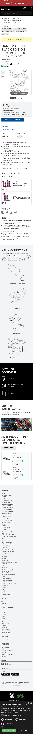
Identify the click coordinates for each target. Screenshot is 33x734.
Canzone (4, 603)
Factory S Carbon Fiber (7, 551)
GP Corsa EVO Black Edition (9, 574)
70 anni (3, 625)
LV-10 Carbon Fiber (6, 520)
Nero (2, 538)
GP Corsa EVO (5, 573)
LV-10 (3, 515)
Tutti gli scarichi (5, 594)
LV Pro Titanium (6, 545)
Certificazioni (5, 623)
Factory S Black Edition (7, 549)
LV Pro (3, 540)
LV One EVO (4, 533)
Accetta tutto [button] (9, 730)
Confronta (5, 34)
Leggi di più (15, 712)
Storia (3, 616)
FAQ (2, 649)
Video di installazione (7, 651)
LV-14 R (3, 498)
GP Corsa (4, 567)
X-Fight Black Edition (7, 578)
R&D (2, 622)
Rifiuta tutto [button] (24, 730)
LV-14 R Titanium (6, 502)
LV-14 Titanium (5, 497)
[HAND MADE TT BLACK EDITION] (3, 72)
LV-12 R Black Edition (7, 531)
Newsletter (4, 656)
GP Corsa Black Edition (7, 569)
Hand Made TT (5, 582)
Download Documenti (20, 28)
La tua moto (13, 18)
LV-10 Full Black (5, 518)
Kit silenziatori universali (8, 593)
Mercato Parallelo (6, 631)
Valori (3, 620)
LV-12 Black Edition (6, 526)
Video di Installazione (8, 31)
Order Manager (5, 632)
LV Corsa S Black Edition (8, 504)
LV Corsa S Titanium (7, 507)
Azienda (3, 614)
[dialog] (16, 717)
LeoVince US (20, 39)
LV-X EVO (4, 564)
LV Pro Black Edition (7, 542)
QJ (21, 18)
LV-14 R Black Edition (7, 500)
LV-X (2, 565)
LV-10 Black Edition (6, 517)
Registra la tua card (7, 654)
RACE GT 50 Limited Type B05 (12, 20)
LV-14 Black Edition (6, 495)
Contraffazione (5, 629)
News (3, 611)
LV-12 (3, 524)
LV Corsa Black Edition (7, 509)
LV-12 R (3, 529)
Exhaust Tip (4, 585)
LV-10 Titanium (5, 522)
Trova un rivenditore (7, 124)
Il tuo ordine (4, 652)
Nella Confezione (7, 28)
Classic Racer (5, 560)
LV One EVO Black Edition (8, 535)
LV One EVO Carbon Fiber (8, 536)
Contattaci (4, 640)
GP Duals (4, 556)
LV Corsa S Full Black (7, 506)
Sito (2, 589)
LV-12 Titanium (5, 527)
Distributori (4, 627)
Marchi (3, 618)
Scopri (3, 671)
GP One (3, 558)
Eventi (3, 612)
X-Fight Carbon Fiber (7, 580)
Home (5, 18)
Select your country (18, 4)
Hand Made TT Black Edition (9, 584)
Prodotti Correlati (21, 31)
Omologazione (5, 647)
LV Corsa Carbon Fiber (7, 511)
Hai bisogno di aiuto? (8, 129)
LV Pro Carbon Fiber (7, 544)
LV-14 (3, 493)
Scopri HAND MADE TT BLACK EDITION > (14, 169)
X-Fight (3, 576)
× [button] (31, 703)
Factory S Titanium (6, 553)
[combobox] (28, 703)
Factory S (4, 547)
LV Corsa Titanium (6, 513)
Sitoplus (3, 591)
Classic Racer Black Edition (9, 562)
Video (3, 602)
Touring (3, 587)
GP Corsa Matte (6, 571)
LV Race (3, 555)
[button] (16, 727)
